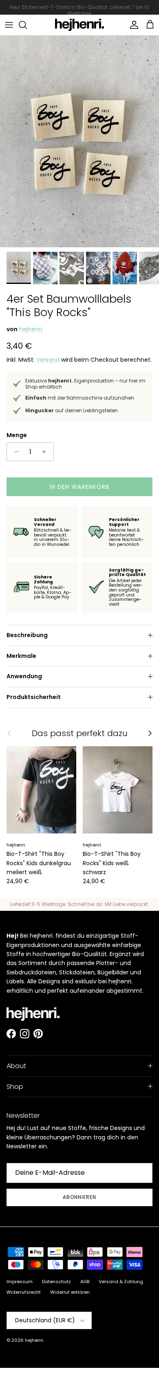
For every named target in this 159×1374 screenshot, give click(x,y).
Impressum (20, 1281)
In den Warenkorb (80, 487)
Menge (17, 435)
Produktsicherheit (34, 697)
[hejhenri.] (79, 25)
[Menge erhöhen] (46, 452)
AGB (84, 1281)
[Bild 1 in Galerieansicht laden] (79, 141)
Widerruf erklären (70, 1292)
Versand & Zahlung (121, 1281)
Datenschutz (56, 1281)
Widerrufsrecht (24, 1292)
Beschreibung (27, 635)
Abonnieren (79, 1197)
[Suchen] (27, 25)
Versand (48, 360)
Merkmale (21, 656)
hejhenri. (31, 329)
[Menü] (9, 25)
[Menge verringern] (14, 452)
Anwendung (24, 676)
